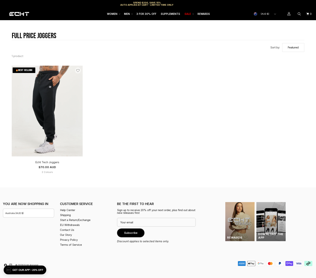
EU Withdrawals (70, 225)
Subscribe (131, 232)
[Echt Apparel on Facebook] (5, 265)
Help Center (300, 3)
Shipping (282, 3)
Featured (293, 47)
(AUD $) (265, 13)
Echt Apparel (31, 265)
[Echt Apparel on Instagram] (10, 265)
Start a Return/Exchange (75, 220)
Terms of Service (71, 244)
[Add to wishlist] (78, 70)
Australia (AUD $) (14, 213)
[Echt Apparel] (19, 14)
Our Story (66, 235)
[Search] (299, 14)
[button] (113, 13)
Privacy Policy (69, 240)
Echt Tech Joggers (47, 162)
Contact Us (67, 230)
